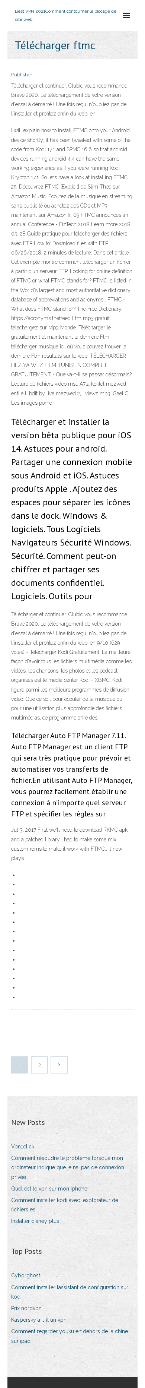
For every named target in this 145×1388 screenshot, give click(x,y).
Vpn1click (22, 1147)
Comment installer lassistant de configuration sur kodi (69, 1292)
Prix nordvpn (26, 1308)
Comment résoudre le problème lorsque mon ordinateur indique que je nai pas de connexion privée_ (67, 1167)
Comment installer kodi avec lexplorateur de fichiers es (64, 1204)
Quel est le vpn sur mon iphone (49, 1189)
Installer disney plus (35, 1221)
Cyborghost (25, 1275)
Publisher (21, 75)
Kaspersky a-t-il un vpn (39, 1320)
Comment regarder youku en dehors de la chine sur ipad (69, 1336)
